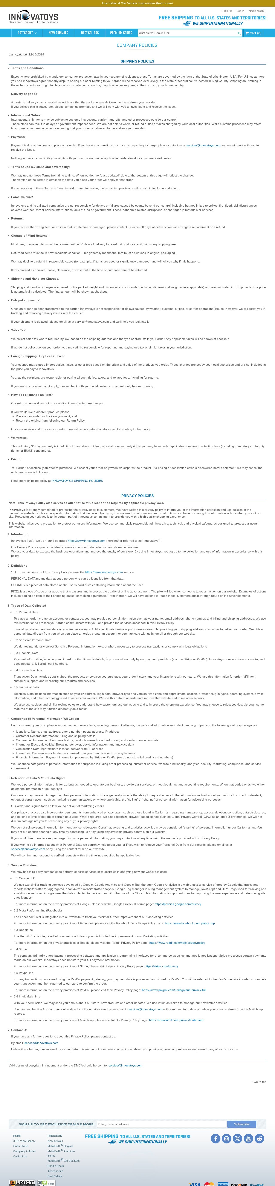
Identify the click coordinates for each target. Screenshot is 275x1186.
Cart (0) (255, 33)
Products (55, 1136)
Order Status (21, 1146)
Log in (240, 10)
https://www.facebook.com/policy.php (190, 923)
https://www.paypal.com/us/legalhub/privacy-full (174, 990)
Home (17, 1136)
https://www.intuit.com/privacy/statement (176, 1020)
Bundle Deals (56, 1166)
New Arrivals (58, 33)
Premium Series (121, 33)
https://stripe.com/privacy (162, 966)
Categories (26, 33)
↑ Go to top (258, 1081)
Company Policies (24, 1151)
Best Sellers (90, 33)
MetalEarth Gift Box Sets (64, 1160)
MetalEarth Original (60, 1145)
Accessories (55, 1171)
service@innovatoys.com (203, 145)
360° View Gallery (24, 1141)
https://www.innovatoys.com (86, 540)
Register (227, 10)
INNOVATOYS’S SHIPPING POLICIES (77, 480)
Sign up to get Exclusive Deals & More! (56, 1124)
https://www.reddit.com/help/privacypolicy (177, 942)
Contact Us (20, 1156)
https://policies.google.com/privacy (178, 904)
